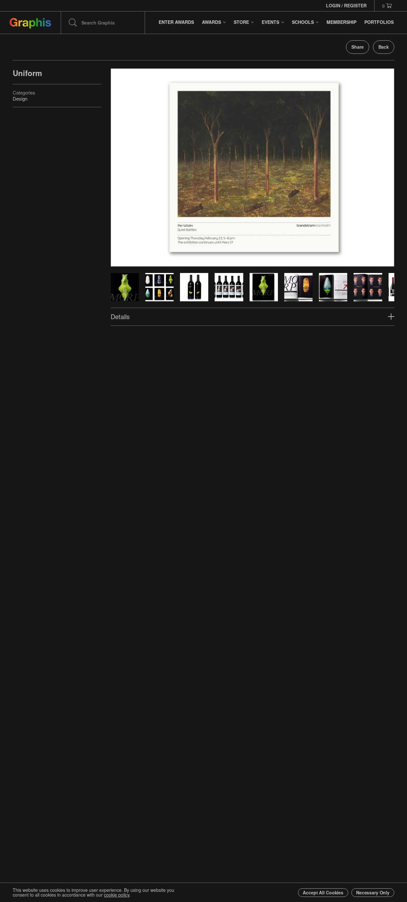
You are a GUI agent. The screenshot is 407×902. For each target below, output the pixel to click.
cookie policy (116, 895)
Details (120, 316)
